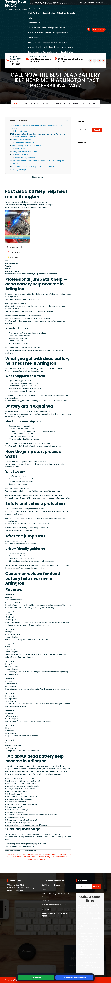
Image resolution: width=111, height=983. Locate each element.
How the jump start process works (26, 146)
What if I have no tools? (17, 791)
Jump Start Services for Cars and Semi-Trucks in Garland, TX (88, 908)
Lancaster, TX (34, 8)
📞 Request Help (15, 247)
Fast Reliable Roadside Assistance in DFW (87, 945)
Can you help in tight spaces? (19, 799)
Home (30, 3)
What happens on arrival (25, 137)
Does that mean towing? (17, 809)
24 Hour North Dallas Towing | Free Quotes (46, 27)
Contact (99, 3)
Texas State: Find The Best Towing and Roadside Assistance (49, 35)
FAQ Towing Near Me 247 (89, 962)
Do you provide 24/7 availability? (21, 778)
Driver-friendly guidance (24, 157)
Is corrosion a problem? (17, 801)
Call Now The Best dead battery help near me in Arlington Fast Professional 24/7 (60, 104)
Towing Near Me (85, 965)
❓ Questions (13, 252)
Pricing (91, 3)
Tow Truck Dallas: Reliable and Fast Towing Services (50, 47)
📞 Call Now (36, 977)
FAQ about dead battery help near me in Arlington (32, 166)
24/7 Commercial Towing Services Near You (47, 42)
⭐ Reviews (12, 257)
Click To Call (98, 29)
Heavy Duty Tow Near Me (89, 954)
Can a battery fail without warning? (22, 820)
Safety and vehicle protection (24, 151)
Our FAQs (82, 3)
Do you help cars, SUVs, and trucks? (22, 783)
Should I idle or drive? (16, 817)
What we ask (19, 149)
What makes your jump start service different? (27, 825)
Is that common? (14, 807)
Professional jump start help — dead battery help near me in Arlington (36, 126)
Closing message (19, 169)
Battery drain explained (21, 140)
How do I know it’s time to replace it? (22, 804)
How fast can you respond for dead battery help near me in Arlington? (37, 766)
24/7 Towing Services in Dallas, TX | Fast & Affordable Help (51, 15)
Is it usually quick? (14, 794)
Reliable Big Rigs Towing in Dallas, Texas (89, 950)
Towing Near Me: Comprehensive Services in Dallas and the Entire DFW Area (50, 54)
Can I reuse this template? (18, 822)
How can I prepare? (15, 812)
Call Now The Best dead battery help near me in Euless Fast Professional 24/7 (46, 858)
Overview (17, 857)
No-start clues (20, 131)
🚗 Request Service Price (74, 977)
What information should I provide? (22, 796)
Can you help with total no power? (21, 788)
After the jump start (20, 154)
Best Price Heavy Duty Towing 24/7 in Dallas (87, 940)
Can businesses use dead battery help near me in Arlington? (32, 814)
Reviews (14, 163)
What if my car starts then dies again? (23, 786)
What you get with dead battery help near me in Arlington (38, 134)
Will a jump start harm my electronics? (23, 781)
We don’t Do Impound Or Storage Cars (53, 3)
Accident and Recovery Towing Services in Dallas (89, 935)
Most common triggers (24, 143)
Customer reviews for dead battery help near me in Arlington (37, 160)
